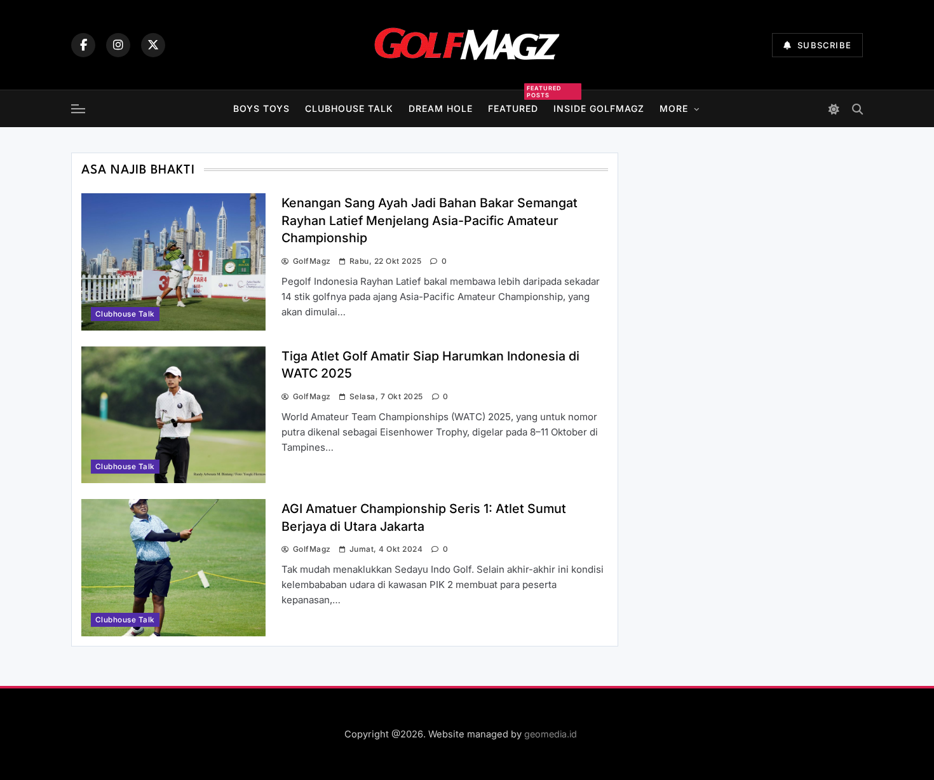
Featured (513, 107)
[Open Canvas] (78, 108)
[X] (153, 45)
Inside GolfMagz (598, 108)
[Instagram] (118, 45)
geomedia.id (550, 734)
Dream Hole (441, 108)
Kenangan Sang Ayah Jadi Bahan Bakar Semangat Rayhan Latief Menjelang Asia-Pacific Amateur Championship (429, 220)
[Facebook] (83, 45)
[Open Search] (857, 109)
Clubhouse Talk (349, 108)
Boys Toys (261, 108)
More (674, 108)
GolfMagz (311, 261)
